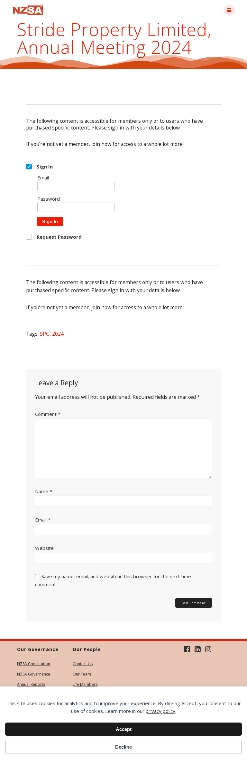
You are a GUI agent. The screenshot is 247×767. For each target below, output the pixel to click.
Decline (123, 747)
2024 (58, 333)
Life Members (85, 684)
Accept (124, 729)
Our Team (82, 674)
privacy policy (160, 711)
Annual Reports (31, 684)
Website (44, 548)
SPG (45, 333)
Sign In (50, 221)
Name (43, 491)
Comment (47, 414)
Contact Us (83, 663)
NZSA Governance (33, 674)
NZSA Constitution (33, 663)
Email (42, 519)
